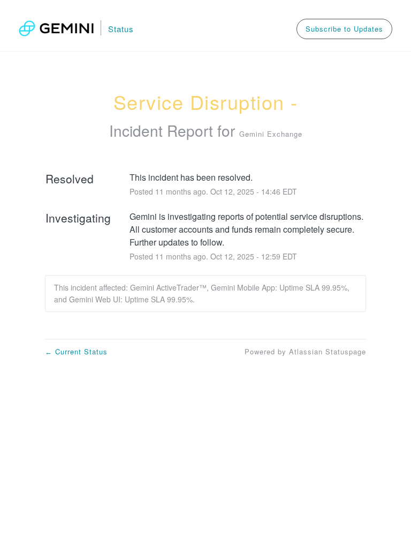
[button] (344, 29)
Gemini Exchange (270, 134)
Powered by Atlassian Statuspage (305, 351)
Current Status (76, 351)
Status (121, 28)
